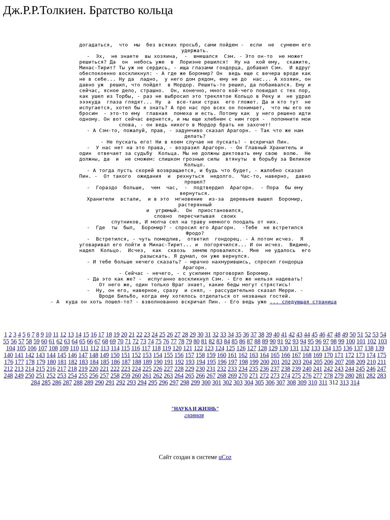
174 (371, 355)
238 (285, 368)
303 (238, 382)
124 (219, 348)
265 (189, 375)
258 (115, 375)
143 (40, 355)
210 (371, 362)
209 (360, 362)
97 (326, 341)
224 (136, 368)
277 (317, 375)
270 (243, 375)
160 (221, 355)
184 (94, 362)
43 (299, 334)
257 (104, 375)
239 (296, 368)
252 (51, 375)
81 (204, 341)
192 (179, 362)
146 (72, 355)
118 (156, 348)
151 (125, 355)
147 (83, 355)
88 (257, 341)
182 (72, 362)
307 (280, 382)
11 (56, 334)
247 (381, 368)
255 (83, 375)
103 (382, 341)
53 (375, 334)
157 (189, 355)
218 (72, 368)
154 (157, 355)
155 (168, 355)
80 (196, 341)
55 (6, 341)
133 (315, 348)
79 (189, 341)
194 (200, 362)
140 (8, 355)
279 (339, 375)
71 (128, 341)
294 (142, 382)
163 (253, 355)
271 (253, 375)
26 (170, 334)
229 (189, 368)
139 (379, 348)
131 (294, 348)
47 (330, 334)
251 (40, 375)
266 (200, 375)
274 (285, 375)
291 (110, 382)
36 (246, 334)
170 (328, 355)
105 (21, 348)
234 (243, 368)
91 (280, 341)
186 (115, 362)
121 (187, 348)
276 (307, 375)
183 (83, 362)
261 (147, 375)
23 (147, 334)
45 (315, 334)
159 (211, 355)
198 (243, 362)
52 (368, 334)
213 (19, 368)
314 (355, 382)
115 (125, 348)
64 (75, 341)
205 (318, 362)
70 (120, 341)
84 (227, 341)
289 (88, 382)
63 (67, 341)
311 (323, 382)
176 (8, 362)
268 (221, 375)
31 (208, 334)
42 (292, 334)
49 (345, 334)
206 (328, 362)
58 (29, 341)
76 (166, 341)
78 (181, 341)
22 (139, 334)
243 (339, 368)
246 (371, 368)
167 (296, 355)
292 (120, 382)
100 (350, 341)
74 (151, 341)
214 (29, 368)
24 (155, 334)
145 (61, 355)
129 (273, 348)
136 (347, 348)
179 (40, 362)
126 (241, 348)
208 (350, 362)
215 (40, 368)
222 (115, 368)
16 (94, 334)
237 (275, 368)
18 (109, 334)
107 (42, 348)
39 (269, 334)
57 (21, 341)
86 (242, 341)
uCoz (225, 457)
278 (328, 375)
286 (56, 382)
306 (270, 382)
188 (136, 362)
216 (51, 368)
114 (115, 348)
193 (190, 362)
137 (358, 348)
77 (174, 341)
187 (126, 362)
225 (147, 368)
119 (166, 348)
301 (216, 382)
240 (307, 368)
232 (221, 368)
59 (37, 341)
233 (232, 368)
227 (168, 368)
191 (168, 362)
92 (288, 341)
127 (251, 348)
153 (147, 355)
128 (262, 348)
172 (349, 355)
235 (253, 368)
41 (284, 334)
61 (52, 341)
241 (317, 368)
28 (185, 334)
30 (200, 334)
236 (264, 368)
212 (8, 368)
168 (307, 355)
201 (275, 362)
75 (158, 341)
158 (200, 355)
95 (311, 341)
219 (83, 368)
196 (222, 362)
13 (71, 334)
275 (296, 375)
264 (179, 375)
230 (200, 368)
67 (97, 341)
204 (307, 362)
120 (177, 348)
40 (276, 334)
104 (10, 348)
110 (74, 348)
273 (275, 375)
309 (302, 382)
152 (136, 355)
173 (360, 355)
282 (371, 375)
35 (238, 334)
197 (232, 362)
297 (174, 382)
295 (152, 382)
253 (61, 375)
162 (243, 355)
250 (29, 375)
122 (198, 348)
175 (381, 355)
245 (360, 368)
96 (318, 341)
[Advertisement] (195, 436)
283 (381, 375)
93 (295, 341)
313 (344, 382)
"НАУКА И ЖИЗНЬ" (195, 409)
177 (19, 362)
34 (231, 334)
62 (59, 341)
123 (209, 348)
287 (67, 382)
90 (273, 341)
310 (312, 382)
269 (232, 375)
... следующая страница (303, 302)
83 (219, 341)
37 (254, 334)
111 (84, 348)
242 (328, 368)
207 (339, 362)
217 (61, 368)
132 (305, 348)
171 (339, 355)
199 (254, 362)
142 (29, 355)
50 (353, 334)
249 (19, 375)
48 (337, 334)
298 (184, 382)
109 (64, 348)
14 (78, 334)
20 (124, 334)
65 (82, 341)
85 (235, 341)
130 (283, 348)
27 (177, 334)
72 (136, 341)
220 (93, 368)
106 (32, 348)
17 (101, 334)
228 (179, 368)
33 (223, 334)
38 (261, 334)
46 (322, 334)
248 (8, 375)
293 (131, 382)
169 (317, 355)
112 (94, 348)
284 (35, 382)
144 (51, 355)
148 (93, 355)
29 (193, 334)
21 (132, 334)
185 (104, 362)
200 (264, 362)
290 (99, 382)
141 (19, 355)
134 (326, 348)
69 (113, 341)
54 (383, 334)
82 (212, 341)
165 (275, 355)
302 (227, 382)
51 (360, 334)
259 (125, 375)
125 (230, 348)
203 (296, 362)
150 (115, 355)
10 (48, 334)
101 (361, 341)
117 (146, 348)
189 (147, 362)
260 (136, 375)
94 (303, 341)
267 (211, 375)
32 (216, 334)
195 (211, 362)
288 (78, 382)
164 (264, 355)
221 (104, 368)
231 (211, 368)
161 (232, 355)
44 (307, 334)
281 (360, 375)
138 (369, 348)
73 (143, 341)
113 (105, 348)
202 (286, 362)
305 (259, 382)
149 (104, 355)
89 (265, 341)
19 (116, 334)
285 (46, 382)
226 (157, 368)
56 (14, 341)
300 (206, 382)
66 (90, 341)
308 (291, 382)
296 (163, 382)
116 (135, 348)
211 (381, 362)
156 (179, 355)
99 (341, 341)
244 (349, 368)
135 (337, 348)
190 (158, 362)
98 (334, 341)
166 (285, 355)
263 (168, 375)
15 (86, 334)
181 (62, 362)
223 (125, 368)
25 (162, 334)
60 (44, 341)
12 (63, 334)
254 (72, 375)
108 (53, 348)
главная (194, 415)
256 (93, 375)
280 (349, 375)
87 (250, 341)
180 (51, 362)
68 (105, 341)
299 (195, 382)
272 (264, 375)
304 (248, 382)
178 (30, 362)
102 (371, 341)
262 (157, 375)
